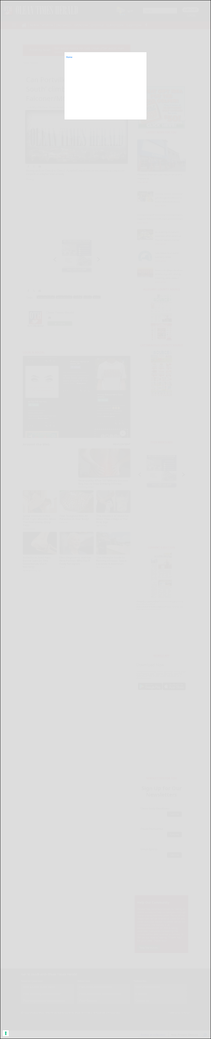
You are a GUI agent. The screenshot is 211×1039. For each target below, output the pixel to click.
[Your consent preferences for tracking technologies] (6, 1033)
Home (69, 57)
